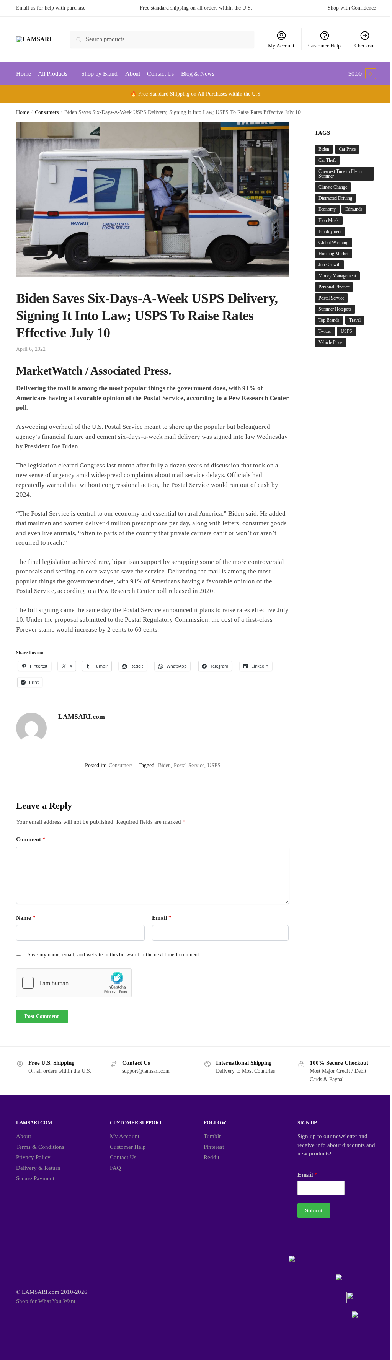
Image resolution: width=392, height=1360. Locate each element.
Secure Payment (35, 1178)
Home (22, 112)
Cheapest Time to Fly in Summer (340, 174)
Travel (355, 320)
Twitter (324, 331)
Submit (314, 1210)
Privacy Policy (33, 1157)
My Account (281, 46)
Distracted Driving (335, 198)
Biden (164, 765)
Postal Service (189, 765)
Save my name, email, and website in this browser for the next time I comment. (114, 955)
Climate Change (332, 187)
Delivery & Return (38, 1168)
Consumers (47, 112)
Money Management (337, 276)
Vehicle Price (330, 342)
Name (26, 918)
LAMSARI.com (81, 716)
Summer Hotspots (334, 309)
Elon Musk (328, 220)
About (23, 1136)
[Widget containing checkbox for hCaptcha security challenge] (74, 982)
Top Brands (329, 320)
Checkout (364, 46)
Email (162, 918)
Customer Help (324, 46)
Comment (31, 839)
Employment (329, 231)
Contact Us (123, 1157)
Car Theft (327, 160)
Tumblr (212, 1136)
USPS (213, 765)
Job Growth (329, 264)
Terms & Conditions (40, 1147)
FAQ (115, 1168)
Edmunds (354, 209)
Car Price (347, 149)
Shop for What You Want (45, 1301)
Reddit (211, 1157)
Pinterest (214, 1147)
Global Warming (333, 242)
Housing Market (333, 253)
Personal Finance (334, 287)
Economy (327, 209)
